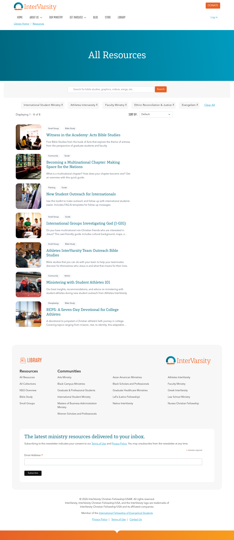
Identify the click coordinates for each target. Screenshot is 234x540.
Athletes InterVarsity (179, 377)
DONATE (213, 5)
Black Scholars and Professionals (131, 384)
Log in (214, 17)
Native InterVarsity (123, 403)
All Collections (28, 384)
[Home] (36, 6)
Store (108, 17)
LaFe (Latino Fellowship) (126, 397)
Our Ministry (56, 17)
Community (53, 156)
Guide (67, 156)
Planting (51, 188)
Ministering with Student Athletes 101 (78, 282)
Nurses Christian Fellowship (183, 403)
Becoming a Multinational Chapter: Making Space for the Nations (83, 164)
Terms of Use (99, 444)
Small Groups (27, 403)
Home (20, 17)
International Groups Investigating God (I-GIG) (86, 223)
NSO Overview (28, 390)
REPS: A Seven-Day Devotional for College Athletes (82, 311)
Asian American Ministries (127, 377)
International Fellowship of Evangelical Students (126, 513)
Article (67, 276)
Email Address (33, 456)
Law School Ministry (179, 397)
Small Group (53, 129)
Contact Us (136, 519)
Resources (38, 24)
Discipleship (53, 303)
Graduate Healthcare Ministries (130, 390)
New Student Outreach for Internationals (81, 194)
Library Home (21, 24)
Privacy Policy (119, 444)
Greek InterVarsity (178, 390)
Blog (95, 17)
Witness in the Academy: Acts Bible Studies (83, 135)
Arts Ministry (64, 377)
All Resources (27, 377)
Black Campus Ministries (71, 384)
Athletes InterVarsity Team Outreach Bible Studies (82, 252)
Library (121, 17)
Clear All (209, 105)
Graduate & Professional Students (76, 390)
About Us (34, 17)
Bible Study (70, 129)
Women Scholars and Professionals (77, 414)
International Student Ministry (74, 397)
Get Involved (76, 17)
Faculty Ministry (176, 384)
